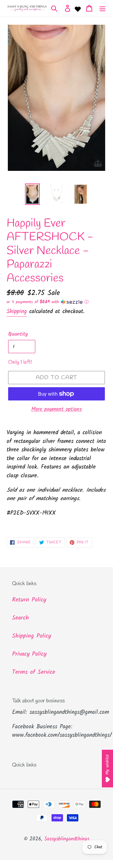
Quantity (18, 334)
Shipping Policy (31, 636)
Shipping (17, 311)
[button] (56, 302)
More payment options (56, 409)
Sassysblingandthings (66, 839)
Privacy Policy (29, 654)
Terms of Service (33, 672)
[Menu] (102, 8)
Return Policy (29, 600)
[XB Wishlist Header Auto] (77, 8)
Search (20, 618)
